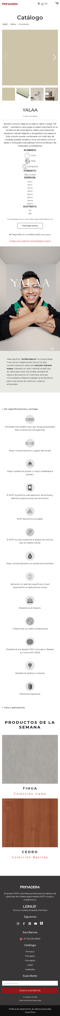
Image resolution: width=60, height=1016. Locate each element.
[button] (55, 57)
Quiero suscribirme (30, 990)
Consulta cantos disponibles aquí (30, 241)
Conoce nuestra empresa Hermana (30, 910)
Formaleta (30, 960)
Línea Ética (30, 1012)
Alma (13, 24)
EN (46, 4)
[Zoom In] (30, 57)
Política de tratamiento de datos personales (30, 1009)
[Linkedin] (30, 923)
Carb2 (5, 24)
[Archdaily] (41, 923)
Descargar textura (30, 226)
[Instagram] (18, 923)
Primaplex (30, 956)
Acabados (30, 969)
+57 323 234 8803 (31, 939)
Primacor (30, 951)
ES (42, 4)
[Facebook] (24, 923)
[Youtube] (36, 923)
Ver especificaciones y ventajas (21, 409)
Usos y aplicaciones (14, 707)
